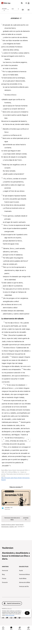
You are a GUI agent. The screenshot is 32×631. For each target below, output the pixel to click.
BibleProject (7, 509)
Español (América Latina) (8, 524)
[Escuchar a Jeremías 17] (22, 9)
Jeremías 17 (4, 9)
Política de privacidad (9, 615)
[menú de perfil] (27, 3)
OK (27, 613)
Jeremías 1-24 (10, 507)
